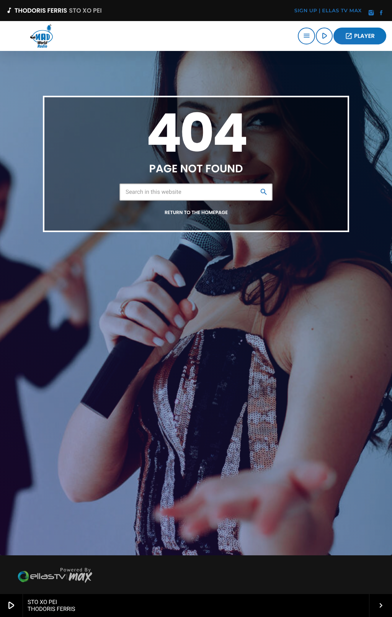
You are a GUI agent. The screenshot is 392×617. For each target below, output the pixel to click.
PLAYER (360, 36)
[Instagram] (371, 13)
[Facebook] (381, 13)
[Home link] (41, 36)
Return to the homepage (196, 212)
